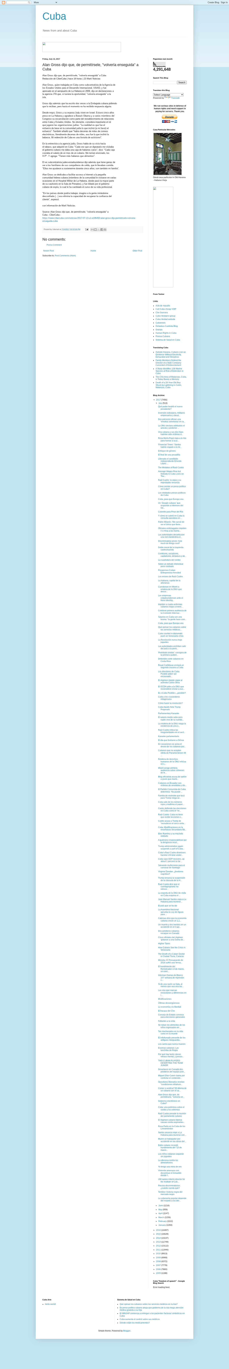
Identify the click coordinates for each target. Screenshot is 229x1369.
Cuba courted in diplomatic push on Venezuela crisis (170, 634)
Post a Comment (54, 245)
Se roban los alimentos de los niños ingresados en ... (171, 1026)
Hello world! (50, 1304)
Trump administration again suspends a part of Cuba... (171, 847)
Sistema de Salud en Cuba (168, 340)
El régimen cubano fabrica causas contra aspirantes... (171, 1121)
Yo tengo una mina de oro (170, 1166)
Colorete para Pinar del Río (170, 512)
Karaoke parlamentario (168, 736)
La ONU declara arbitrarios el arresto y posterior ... (171, 426)
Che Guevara (162, 312)
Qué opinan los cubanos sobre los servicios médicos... (172, 628)
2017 (158, 400)
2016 (158, 1230)
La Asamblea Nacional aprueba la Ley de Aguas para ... (170, 912)
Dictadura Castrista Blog (167, 326)
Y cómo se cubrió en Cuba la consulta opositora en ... (171, 517)
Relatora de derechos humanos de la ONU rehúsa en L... (172, 761)
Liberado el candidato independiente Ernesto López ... (169, 461)
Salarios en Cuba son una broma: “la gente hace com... (172, 618)
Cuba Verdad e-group (165, 316)
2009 (158, 1257)
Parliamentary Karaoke (168, 713)
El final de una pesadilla (169, 455)
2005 (158, 1273)
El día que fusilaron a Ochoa (171, 740)
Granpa (159, 329)
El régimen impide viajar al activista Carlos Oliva (170, 681)
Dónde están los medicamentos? (135, 1323)
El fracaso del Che (166, 1011)
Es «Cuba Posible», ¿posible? (172, 693)
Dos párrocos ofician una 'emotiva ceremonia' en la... (171, 420)
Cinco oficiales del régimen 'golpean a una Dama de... (171, 938)
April (160, 1213)
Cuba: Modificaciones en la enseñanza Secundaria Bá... (172, 828)
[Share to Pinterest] (105, 229)
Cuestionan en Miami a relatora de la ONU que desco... (170, 589)
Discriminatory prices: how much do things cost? (170, 542)
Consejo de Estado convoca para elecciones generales (171, 1016)
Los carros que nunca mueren (171, 1044)
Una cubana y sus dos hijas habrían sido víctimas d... (170, 433)
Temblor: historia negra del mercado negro (170, 1193)
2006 (158, 1269)
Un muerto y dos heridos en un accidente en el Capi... (172, 925)
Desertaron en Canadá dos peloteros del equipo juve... (171, 1070)
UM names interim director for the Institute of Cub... (171, 1180)
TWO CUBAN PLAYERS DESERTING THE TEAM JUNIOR (170, 1063)
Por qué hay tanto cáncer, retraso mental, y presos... (171, 1055)
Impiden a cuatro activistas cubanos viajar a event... (170, 605)
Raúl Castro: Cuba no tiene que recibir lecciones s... (170, 815)
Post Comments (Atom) (65, 255)
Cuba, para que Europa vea (170, 499)
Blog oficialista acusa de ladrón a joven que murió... (172, 778)
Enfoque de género (167, 451)
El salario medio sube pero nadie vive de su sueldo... (171, 718)
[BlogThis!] (95, 229)
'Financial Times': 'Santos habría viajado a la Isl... (170, 445)
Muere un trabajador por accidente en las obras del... (172, 1140)
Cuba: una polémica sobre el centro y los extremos (171, 1108)
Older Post (137, 251)
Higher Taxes (164, 943)
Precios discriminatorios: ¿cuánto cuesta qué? (169, 1186)
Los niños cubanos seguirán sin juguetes (171, 1155)
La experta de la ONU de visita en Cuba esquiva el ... (172, 894)
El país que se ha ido (167, 906)
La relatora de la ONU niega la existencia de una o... (172, 724)
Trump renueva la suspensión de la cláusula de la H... (171, 879)
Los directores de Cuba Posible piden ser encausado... (168, 674)
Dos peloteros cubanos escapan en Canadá (168, 932)
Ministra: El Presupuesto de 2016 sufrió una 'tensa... (170, 961)
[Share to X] (98, 229)
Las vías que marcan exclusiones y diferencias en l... (172, 992)
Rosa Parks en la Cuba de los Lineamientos (171, 1127)
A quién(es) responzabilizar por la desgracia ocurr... (172, 841)
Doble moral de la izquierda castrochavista (170, 548)
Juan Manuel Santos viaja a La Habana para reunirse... (172, 900)
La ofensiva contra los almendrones (168, 1161)
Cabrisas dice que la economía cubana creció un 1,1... (172, 919)
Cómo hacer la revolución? (170, 703)
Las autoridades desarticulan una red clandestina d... (171, 535)
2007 (158, 1265)
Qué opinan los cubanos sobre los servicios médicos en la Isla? (149, 1304)
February (162, 1221)
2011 (158, 1250)
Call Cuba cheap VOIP (166, 309)
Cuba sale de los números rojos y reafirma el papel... (171, 803)
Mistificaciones (164, 999)
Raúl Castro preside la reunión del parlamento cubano (172, 1114)
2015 (158, 1234)
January (162, 1225)
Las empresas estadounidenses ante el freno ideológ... (170, 598)
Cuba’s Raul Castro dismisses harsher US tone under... (172, 853)
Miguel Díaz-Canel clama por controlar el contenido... (171, 1076)
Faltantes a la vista (166, 1021)
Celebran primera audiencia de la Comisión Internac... (172, 611)
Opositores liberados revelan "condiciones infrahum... (171, 1083)
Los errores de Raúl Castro (170, 576)
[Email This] (92, 229)
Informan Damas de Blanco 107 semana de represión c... (171, 977)
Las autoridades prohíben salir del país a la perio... (172, 647)
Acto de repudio (163, 306)
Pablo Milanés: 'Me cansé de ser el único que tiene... (171, 523)
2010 (158, 1253)
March (161, 1217)
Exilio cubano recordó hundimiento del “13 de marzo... (170, 1147)
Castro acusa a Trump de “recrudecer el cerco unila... (171, 822)
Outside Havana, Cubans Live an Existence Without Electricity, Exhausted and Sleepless (171, 354)
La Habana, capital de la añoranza (169, 581)
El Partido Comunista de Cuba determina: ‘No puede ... (172, 790)
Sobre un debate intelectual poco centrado (170, 565)
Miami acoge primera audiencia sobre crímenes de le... (171, 770)
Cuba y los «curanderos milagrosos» (169, 698)
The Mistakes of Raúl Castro (171, 467)
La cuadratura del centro (169, 560)
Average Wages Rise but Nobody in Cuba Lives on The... (171, 473)
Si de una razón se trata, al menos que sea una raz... (171, 985)
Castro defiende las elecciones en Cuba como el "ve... (172, 809)
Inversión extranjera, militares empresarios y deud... (171, 414)
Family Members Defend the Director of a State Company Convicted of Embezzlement (168, 362)
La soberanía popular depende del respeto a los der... (172, 1199)
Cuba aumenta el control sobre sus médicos (140, 1319)
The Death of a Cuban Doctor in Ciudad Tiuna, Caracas (171, 955)
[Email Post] (86, 229)
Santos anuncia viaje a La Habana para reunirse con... (172, 1133)
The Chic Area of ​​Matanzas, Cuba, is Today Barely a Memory (171, 378)
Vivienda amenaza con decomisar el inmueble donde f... (169, 1173)
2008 (158, 1261)
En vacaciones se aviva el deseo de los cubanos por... (172, 745)
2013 (158, 1242)
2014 (158, 1238)
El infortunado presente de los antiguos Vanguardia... (171, 1039)
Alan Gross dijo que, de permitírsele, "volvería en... (171, 1095)
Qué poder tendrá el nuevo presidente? (170, 407)
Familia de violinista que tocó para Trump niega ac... (171, 796)
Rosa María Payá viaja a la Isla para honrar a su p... (172, 439)
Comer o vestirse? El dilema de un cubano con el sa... (172, 1089)
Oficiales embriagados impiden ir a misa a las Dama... (172, 529)
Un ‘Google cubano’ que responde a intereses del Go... (170, 505)
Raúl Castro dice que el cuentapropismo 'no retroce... (169, 886)
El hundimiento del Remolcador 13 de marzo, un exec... (171, 969)
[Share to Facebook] (101, 229)
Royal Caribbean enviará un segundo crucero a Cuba (171, 666)
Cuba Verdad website (165, 319)
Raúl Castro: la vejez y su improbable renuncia (169, 481)
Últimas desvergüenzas (169, 1003)
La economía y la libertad (169, 1007)
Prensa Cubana (163, 336)
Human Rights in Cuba (166, 333)
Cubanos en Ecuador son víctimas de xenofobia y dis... (172, 784)
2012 (158, 1246)
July (160, 403)
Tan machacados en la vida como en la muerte (170, 1032)
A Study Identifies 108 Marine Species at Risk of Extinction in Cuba (169, 371)
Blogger (126, 1331)
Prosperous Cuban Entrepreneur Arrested (169, 571)
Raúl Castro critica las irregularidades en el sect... (171, 731)
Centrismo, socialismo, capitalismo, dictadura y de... (172, 554)
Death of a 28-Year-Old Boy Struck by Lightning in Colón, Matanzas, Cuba (169, 385)
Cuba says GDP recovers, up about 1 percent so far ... (171, 860)
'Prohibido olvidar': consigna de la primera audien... (172, 653)
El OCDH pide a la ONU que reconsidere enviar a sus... (171, 687)
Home (93, 251)
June (160, 1205)
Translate (175, 98)
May (160, 1209)
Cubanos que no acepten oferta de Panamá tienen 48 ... (172, 752)
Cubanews (160, 323)
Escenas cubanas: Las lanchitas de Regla (168, 1049)
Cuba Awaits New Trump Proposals (169, 708)
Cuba (54, 16)
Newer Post (48, 251)
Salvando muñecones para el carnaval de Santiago (171, 866)
